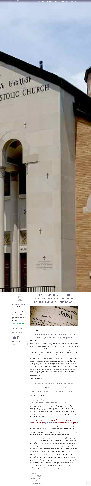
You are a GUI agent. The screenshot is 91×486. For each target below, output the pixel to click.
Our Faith (49, 1)
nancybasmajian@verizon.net (37, 451)
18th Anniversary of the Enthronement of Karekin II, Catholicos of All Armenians (54, 298)
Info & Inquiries (73, 1)
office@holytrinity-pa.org (49, 422)
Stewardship (56, 1)
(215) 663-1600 (15, 334)
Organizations (41, 1)
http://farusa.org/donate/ (55, 468)
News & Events (64, 1)
